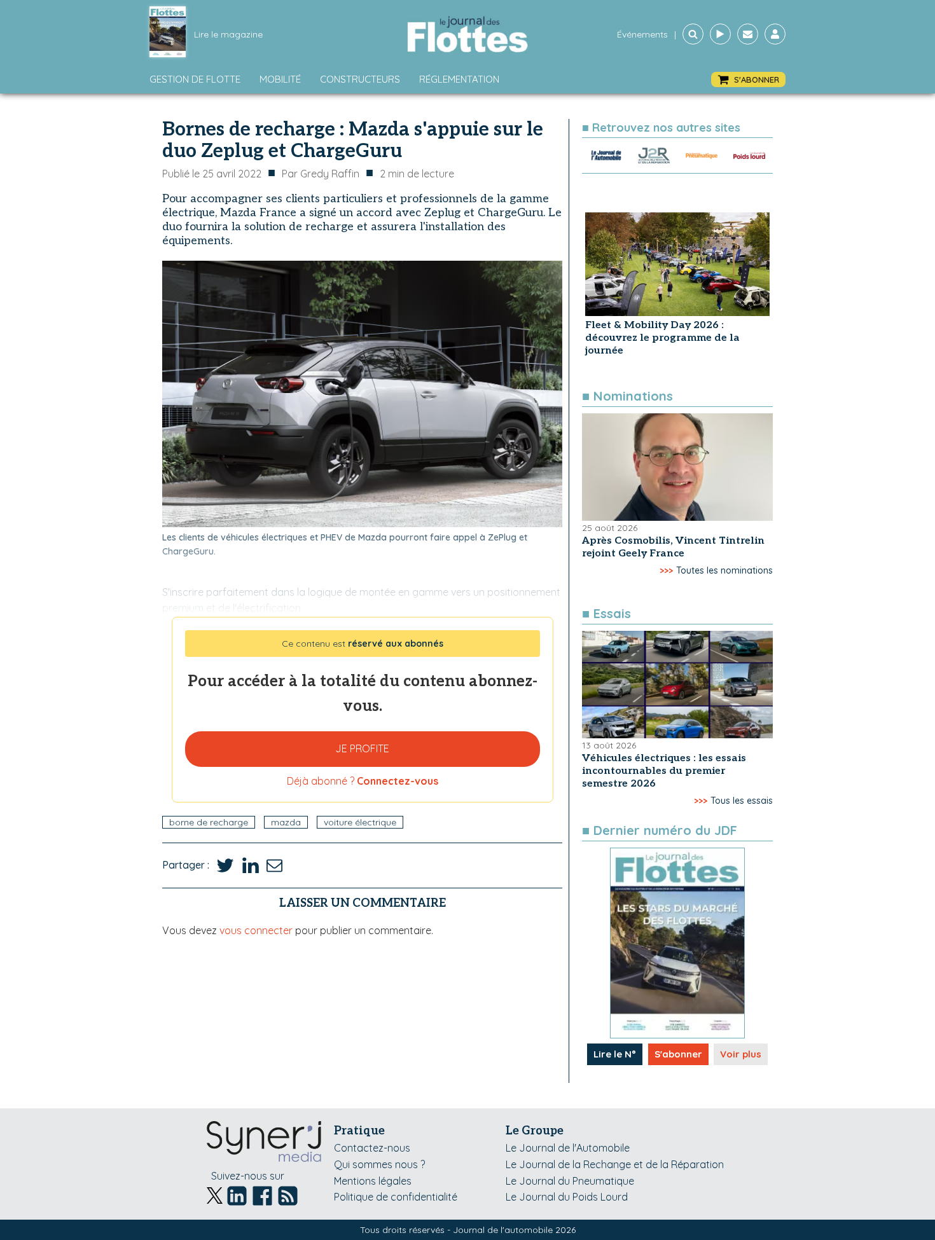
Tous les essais (741, 800)
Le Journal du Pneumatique (570, 1181)
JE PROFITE (362, 748)
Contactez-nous (372, 1147)
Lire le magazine (228, 34)
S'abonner (678, 1054)
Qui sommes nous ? (379, 1164)
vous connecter (256, 930)
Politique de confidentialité (395, 1196)
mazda (286, 822)
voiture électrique (360, 822)
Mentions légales (373, 1181)
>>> (666, 570)
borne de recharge (208, 822)
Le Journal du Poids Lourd (567, 1196)
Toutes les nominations (724, 570)
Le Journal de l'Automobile (568, 1147)
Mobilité (280, 79)
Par (320, 173)
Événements (642, 34)
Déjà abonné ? (362, 781)
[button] (748, 80)
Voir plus (740, 1054)
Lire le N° (614, 1054)
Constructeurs (360, 79)
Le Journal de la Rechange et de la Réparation (615, 1164)
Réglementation (459, 79)
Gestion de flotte (194, 79)
